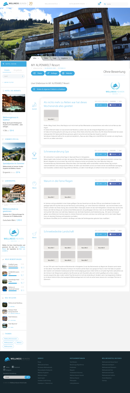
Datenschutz (49, 383)
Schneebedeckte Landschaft (59, 231)
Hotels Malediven (107, 378)
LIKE (102, 105)
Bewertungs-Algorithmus (77, 365)
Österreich (61, 68)
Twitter (7, 367)
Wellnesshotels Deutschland (110, 362)
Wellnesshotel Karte (43, 365)
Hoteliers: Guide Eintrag (44, 380)
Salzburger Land (50, 68)
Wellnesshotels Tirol (107, 370)
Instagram (8, 370)
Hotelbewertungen (77, 4)
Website (69, 73)
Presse (39, 362)
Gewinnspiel (41, 378)
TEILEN (116, 105)
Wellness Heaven (74, 378)
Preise (40, 73)
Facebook (17, 367)
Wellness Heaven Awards (77, 375)
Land (6, 76)
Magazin (72, 370)
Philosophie (73, 380)
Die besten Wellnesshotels (45, 367)
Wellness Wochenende (10, 339)
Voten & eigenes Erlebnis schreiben (51, 89)
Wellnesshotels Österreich (109, 367)
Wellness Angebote (43, 372)
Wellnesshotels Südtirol (108, 375)
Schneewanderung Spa (56, 151)
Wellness (19, 342)
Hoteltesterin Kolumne (76, 372)
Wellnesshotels (51, 4)
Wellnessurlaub (8, 342)
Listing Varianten (74, 383)
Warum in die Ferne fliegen (58, 181)
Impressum (41, 383)
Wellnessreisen (8, 346)
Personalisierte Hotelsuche (45, 370)
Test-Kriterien (73, 362)
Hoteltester (73, 367)
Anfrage (54, 73)
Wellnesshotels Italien (108, 372)
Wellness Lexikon (42, 375)
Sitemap (104, 380)
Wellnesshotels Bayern (108, 365)
